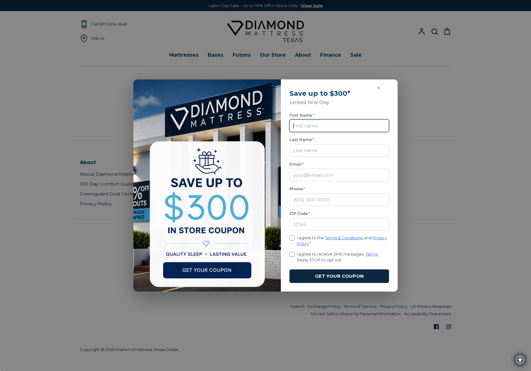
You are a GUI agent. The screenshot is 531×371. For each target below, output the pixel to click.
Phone (297, 188)
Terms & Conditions (344, 237)
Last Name (301, 139)
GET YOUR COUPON (339, 276)
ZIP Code (299, 213)
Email (296, 164)
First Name (301, 115)
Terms (372, 254)
